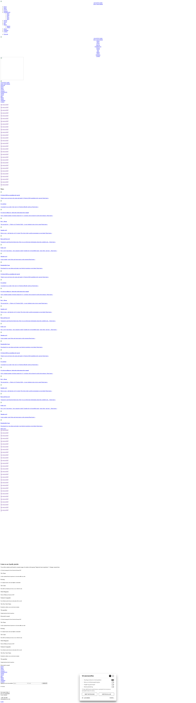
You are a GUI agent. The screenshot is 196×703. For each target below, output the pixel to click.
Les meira (87, 698)
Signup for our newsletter (7, 683)
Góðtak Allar (106, 694)
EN (113, 675)
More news (3, 428)
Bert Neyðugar (89, 694)
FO (110, 675)
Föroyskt (3, 85)
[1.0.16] (112, 698)
